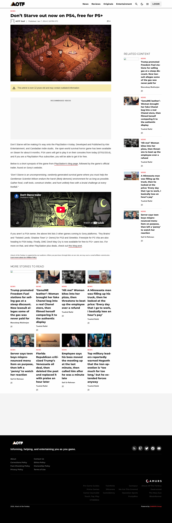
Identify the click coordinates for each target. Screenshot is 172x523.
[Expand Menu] (147, 4)
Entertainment (124, 4)
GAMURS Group (156, 506)
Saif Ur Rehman (17, 379)
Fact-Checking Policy (20, 466)
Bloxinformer (155, 496)
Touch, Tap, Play (92, 496)
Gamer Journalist (91, 493)
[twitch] (140, 448)
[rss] (134, 448)
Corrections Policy (18, 462)
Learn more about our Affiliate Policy (23, 257)
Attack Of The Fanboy (152, 486)
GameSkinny (109, 493)
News (86, 4)
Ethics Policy (39, 462)
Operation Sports (130, 493)
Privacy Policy (16, 469)
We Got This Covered (128, 489)
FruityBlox (133, 496)
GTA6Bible (94, 500)
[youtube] (159, 448)
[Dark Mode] (141, 4)
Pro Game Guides (91, 486)
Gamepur (133, 486)
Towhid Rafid (41, 326)
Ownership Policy (42, 466)
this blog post (75, 246)
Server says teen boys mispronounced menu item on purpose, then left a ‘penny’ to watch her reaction (21, 364)
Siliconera (110, 489)
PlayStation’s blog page (66, 163)
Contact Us (39, 459)
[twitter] (146, 448)
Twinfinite (110, 486)
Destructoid (156, 489)
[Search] (136, 4)
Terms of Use (40, 469)
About (13, 459)
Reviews (96, 4)
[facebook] (152, 448)
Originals (108, 4)
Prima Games (93, 489)
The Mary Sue (155, 493)
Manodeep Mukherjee (19, 323)
